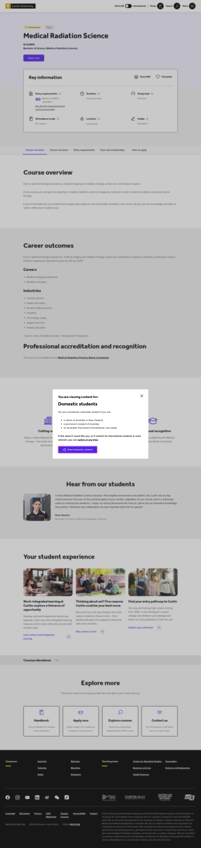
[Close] (142, 396)
